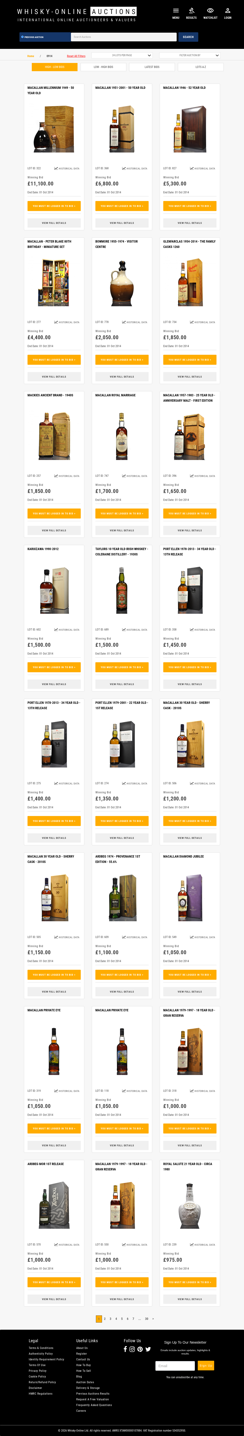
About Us (82, 1348)
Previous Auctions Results (92, 1393)
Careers (81, 1410)
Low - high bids (103, 67)
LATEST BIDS (152, 67)
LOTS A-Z (201, 67)
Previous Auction (33, 37)
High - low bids (54, 67)
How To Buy (83, 1365)
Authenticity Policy (41, 1353)
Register (81, 1353)
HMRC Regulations (41, 1393)
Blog (79, 1376)
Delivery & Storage (88, 1388)
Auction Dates (85, 1382)
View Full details (54, 223)
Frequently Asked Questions (94, 1405)
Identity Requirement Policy (46, 1359)
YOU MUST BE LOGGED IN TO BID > (54, 206)
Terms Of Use (37, 1365)
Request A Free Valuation (92, 1399)
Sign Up (206, 1365)
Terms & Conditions (41, 1348)
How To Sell (83, 1371)
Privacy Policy (38, 1371)
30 (146, 1319)
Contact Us (83, 1359)
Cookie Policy (37, 1376)
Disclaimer (35, 1388)
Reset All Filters (76, 56)
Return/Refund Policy (42, 1382)
